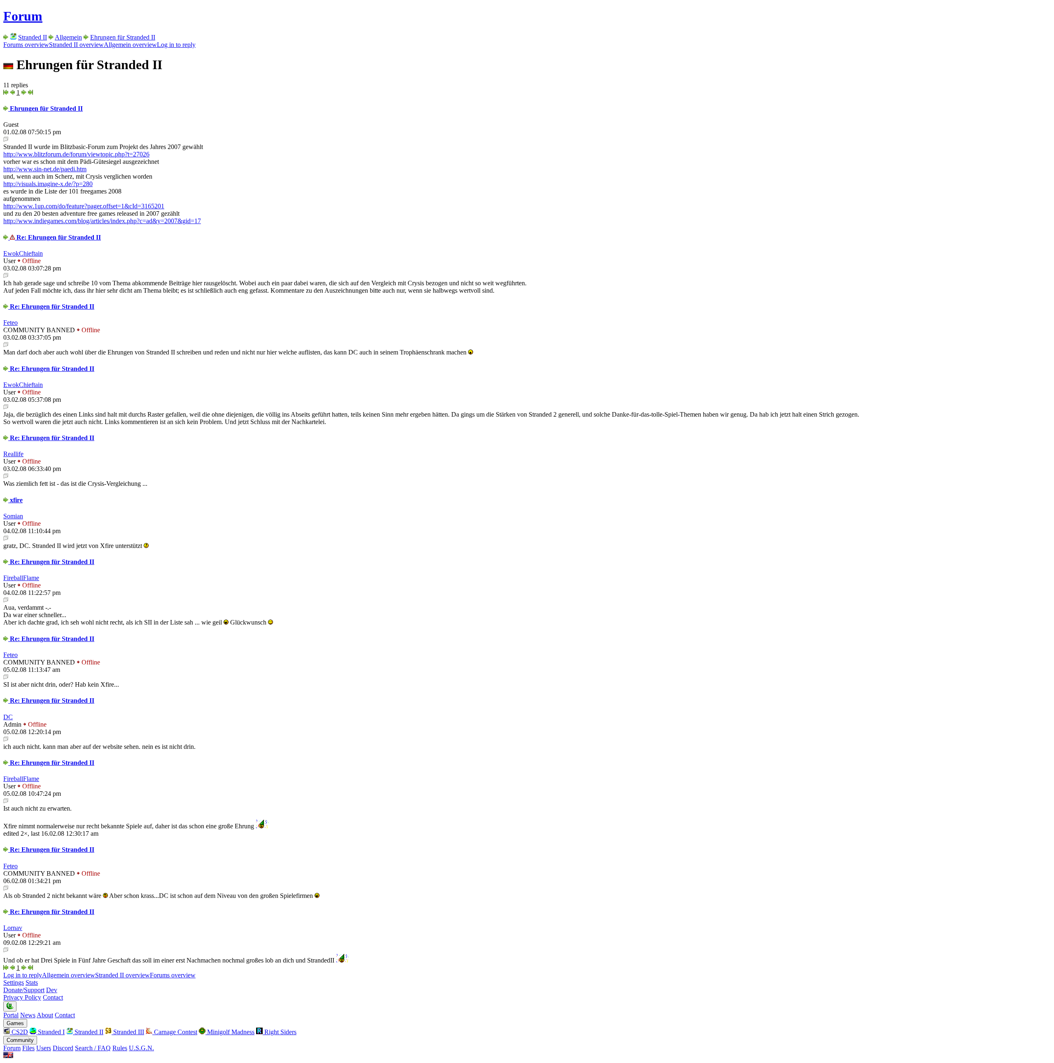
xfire (15, 500)
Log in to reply (176, 44)
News (27, 1015)
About (45, 1015)
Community (20, 1040)
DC (8, 716)
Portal (11, 1015)
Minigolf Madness (229, 1031)
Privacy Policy (22, 997)
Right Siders (279, 1031)
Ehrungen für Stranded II (122, 37)
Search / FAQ (93, 1047)
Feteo (10, 322)
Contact (53, 997)
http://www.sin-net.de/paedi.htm (44, 169)
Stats (32, 982)
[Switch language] (8, 1055)
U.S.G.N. (141, 1047)
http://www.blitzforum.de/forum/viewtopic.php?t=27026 (76, 154)
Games (15, 1023)
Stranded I (50, 1031)
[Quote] (5, 139)
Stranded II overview (76, 44)
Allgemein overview (130, 44)
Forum (22, 16)
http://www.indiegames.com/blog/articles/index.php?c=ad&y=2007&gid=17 (102, 220)
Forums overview (26, 44)
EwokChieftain (23, 253)
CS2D (19, 1031)
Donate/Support (23, 989)
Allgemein (68, 37)
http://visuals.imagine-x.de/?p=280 (48, 183)
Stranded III (128, 1031)
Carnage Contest (174, 1031)
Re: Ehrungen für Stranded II (58, 237)
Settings (13, 982)
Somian (13, 516)
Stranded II (32, 37)
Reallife (13, 453)
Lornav (12, 927)
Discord (63, 1047)
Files (28, 1047)
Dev (51, 989)
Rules (119, 1047)
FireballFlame (21, 577)
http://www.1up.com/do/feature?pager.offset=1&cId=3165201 (83, 206)
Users (43, 1047)
